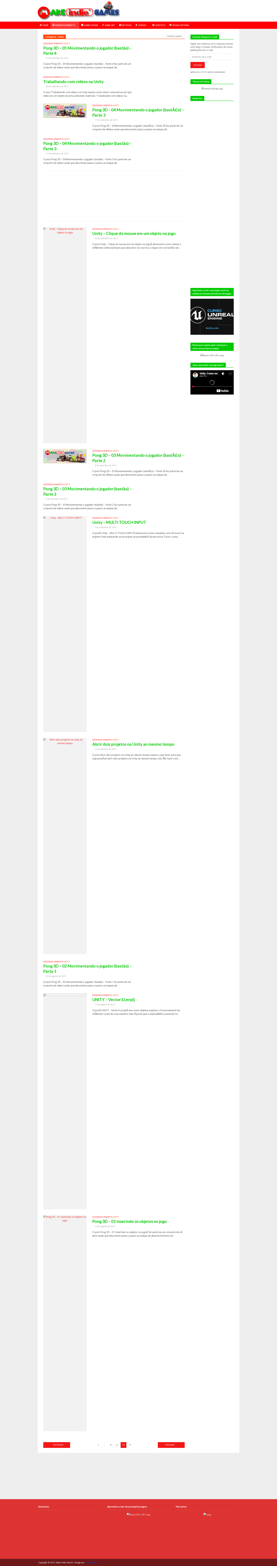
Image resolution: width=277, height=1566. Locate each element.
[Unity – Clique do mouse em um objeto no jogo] (65, 334)
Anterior (58, 1444)
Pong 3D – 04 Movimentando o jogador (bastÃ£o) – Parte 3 (138, 112)
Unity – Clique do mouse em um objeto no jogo (134, 233)
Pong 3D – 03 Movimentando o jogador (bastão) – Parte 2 (87, 491)
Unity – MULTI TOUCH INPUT (119, 522)
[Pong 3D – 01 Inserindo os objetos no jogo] (65, 1322)
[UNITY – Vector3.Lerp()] (65, 1101)
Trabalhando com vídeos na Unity (73, 81)
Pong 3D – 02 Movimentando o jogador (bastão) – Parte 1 (87, 968)
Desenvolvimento (174, 36)
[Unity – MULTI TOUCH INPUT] (65, 623)
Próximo (170, 1444)
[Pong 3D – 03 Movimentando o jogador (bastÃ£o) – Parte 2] (65, 455)
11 (130, 1444)
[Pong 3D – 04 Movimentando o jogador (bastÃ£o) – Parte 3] (65, 110)
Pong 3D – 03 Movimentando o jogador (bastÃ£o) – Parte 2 (138, 458)
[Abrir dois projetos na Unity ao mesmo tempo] (65, 845)
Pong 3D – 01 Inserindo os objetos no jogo (129, 1221)
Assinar (197, 65)
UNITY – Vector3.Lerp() (113, 999)
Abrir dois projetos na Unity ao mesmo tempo (133, 744)
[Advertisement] (186, 10)
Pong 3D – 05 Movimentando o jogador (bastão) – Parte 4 (87, 51)
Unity (67, 43)
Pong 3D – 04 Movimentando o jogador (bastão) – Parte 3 (87, 146)
